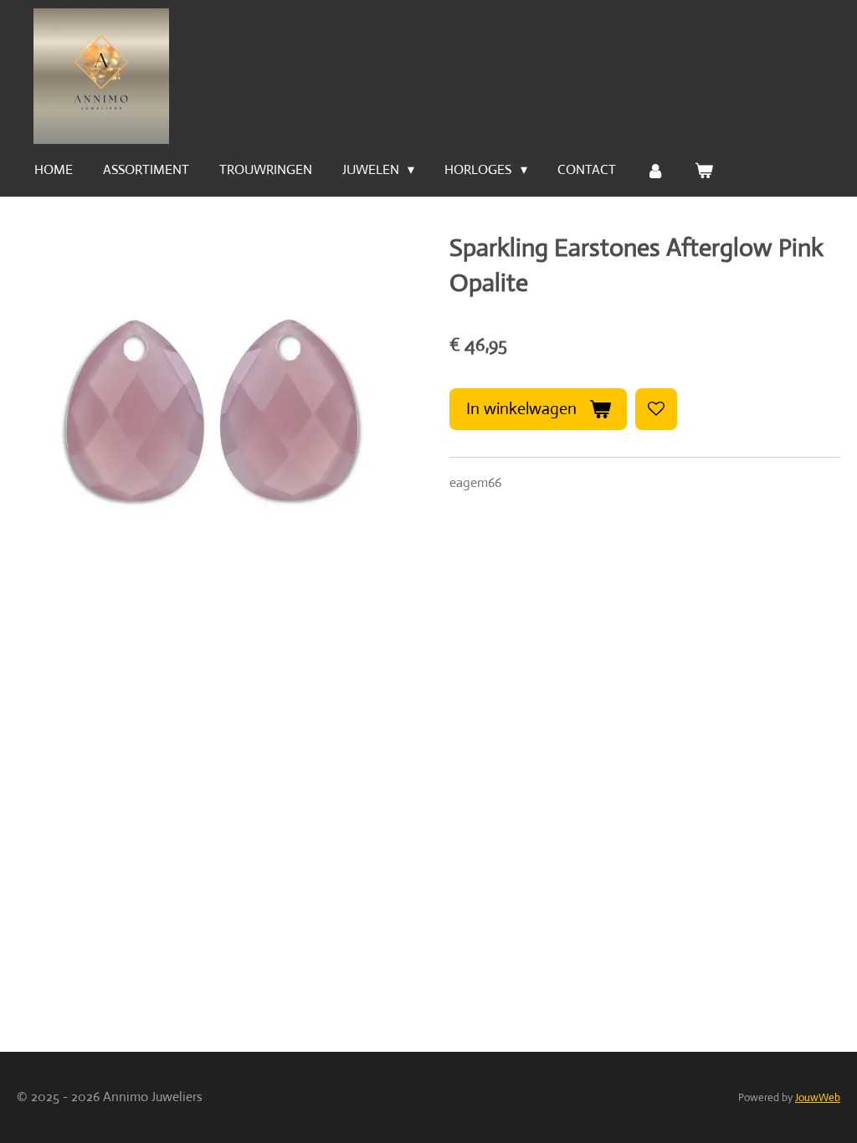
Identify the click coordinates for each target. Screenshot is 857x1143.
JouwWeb (817, 1097)
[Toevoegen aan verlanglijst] (656, 409)
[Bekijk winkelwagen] (704, 170)
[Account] (655, 170)
